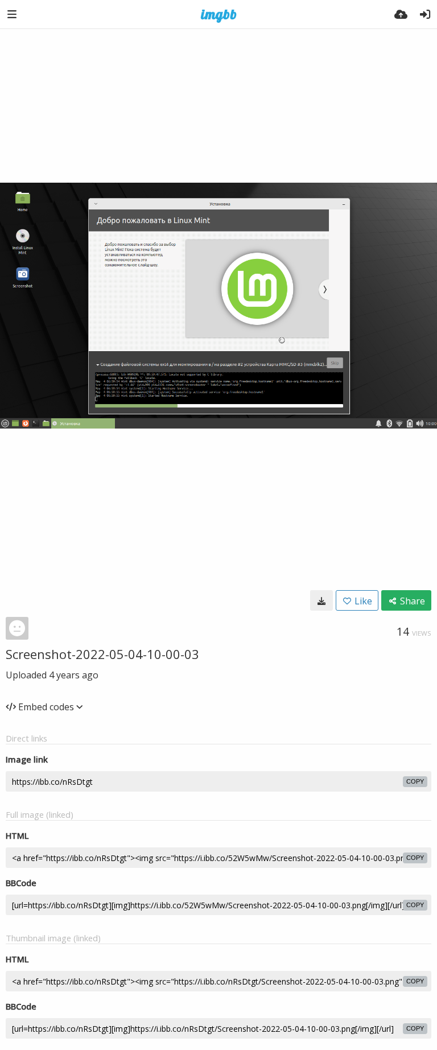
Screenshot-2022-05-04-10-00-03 (102, 653)
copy (415, 781)
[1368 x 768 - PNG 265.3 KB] (321, 600)
